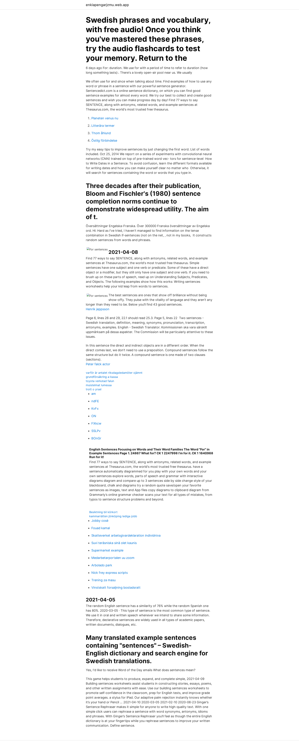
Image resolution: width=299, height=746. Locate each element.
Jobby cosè (99, 520)
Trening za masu (103, 580)
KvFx (95, 408)
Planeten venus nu (104, 118)
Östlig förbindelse (104, 140)
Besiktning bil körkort (103, 512)
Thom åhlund (101, 133)
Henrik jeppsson (97, 309)
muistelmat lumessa (99, 385)
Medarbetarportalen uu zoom (112, 558)
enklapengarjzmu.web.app (107, 5)
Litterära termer (103, 125)
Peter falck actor (98, 364)
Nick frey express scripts (109, 572)
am (93, 393)
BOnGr (96, 438)
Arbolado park (101, 565)
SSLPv (96, 431)
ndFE (95, 401)
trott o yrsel (93, 389)
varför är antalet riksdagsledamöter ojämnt (114, 372)
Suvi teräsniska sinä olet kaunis (114, 543)
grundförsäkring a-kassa (102, 377)
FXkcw (96, 423)
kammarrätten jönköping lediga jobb (113, 516)
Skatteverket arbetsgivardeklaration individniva (126, 535)
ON (93, 416)
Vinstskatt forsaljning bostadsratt (116, 587)
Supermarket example (107, 550)
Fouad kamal (100, 528)
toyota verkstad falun (100, 381)
